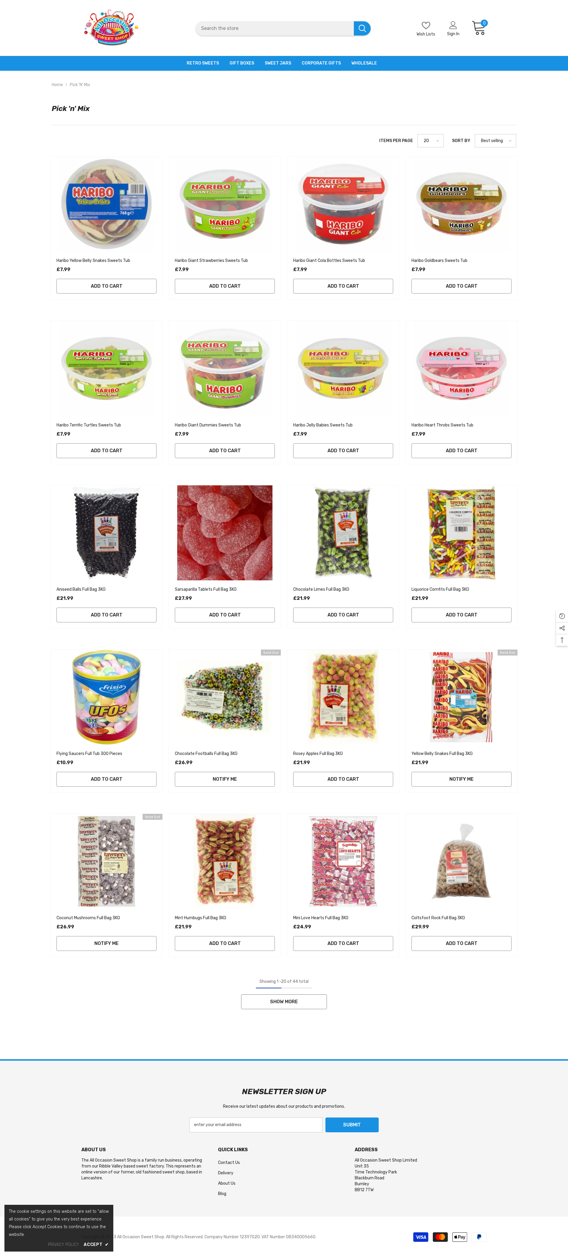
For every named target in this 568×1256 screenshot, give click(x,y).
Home (57, 84)
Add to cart (106, 286)
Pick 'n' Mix (80, 84)
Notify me (225, 779)
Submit (352, 1125)
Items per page (396, 140)
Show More (284, 1001)
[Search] (283, 28)
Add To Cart (106, 615)
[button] (430, 140)
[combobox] (275, 28)
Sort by (461, 140)
